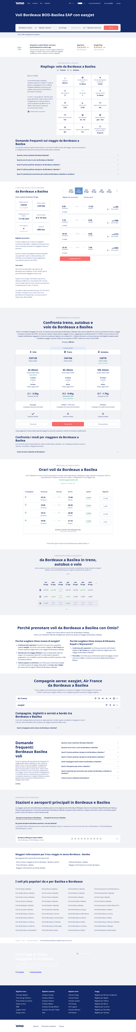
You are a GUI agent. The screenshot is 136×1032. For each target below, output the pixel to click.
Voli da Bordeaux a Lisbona (24, 922)
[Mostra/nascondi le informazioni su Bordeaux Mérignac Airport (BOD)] (117, 839)
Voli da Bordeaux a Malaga (103, 926)
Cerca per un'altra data (68, 531)
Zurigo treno (20, 1013)
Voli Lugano (72, 1007)
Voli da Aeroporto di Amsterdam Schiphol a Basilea (112, 889)
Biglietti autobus (48, 991)
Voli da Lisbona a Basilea (23, 901)
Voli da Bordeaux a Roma (50, 914)
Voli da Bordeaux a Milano (103, 910)
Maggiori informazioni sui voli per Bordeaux (84, 865)
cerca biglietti (24, 208)
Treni (28, 3)
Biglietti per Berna (101, 1004)
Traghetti (47, 3)
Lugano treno (21, 1010)
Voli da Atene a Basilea (76, 897)
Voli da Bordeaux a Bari (50, 930)
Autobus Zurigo (47, 995)
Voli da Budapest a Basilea (24, 905)
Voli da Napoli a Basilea (50, 901)
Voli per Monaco (74, 1010)
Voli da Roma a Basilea (49, 889)
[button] (64, 28)
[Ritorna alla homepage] (21, 3)
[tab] (70, 197)
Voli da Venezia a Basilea (102, 901)
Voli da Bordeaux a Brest (76, 930)
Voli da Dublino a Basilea (50, 905)
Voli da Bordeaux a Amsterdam (52, 918)
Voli (41, 3)
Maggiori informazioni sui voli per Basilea (30, 868)
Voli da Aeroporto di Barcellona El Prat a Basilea (110, 905)
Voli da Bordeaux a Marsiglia (52, 926)
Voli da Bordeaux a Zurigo (77, 910)
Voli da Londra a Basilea (50, 893)
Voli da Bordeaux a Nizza (76, 922)
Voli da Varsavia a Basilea (24, 910)
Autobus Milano (48, 998)
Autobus (35, 3)
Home (17, 941)
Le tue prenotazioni (95, 3)
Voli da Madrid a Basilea (76, 889)
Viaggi (97, 991)
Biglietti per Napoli (101, 998)
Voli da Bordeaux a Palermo (25, 926)
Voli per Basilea (32, 941)
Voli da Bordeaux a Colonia (77, 926)
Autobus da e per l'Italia (50, 1010)
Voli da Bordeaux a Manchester (105, 930)
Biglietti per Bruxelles (102, 1010)
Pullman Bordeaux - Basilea (78, 862)
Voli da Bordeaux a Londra (103, 914)
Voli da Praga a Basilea (102, 897)
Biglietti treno (21, 991)
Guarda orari (24, 231)
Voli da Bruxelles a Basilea (77, 901)
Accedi (118, 3)
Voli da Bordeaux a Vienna (77, 918)
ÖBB (17, 1007)
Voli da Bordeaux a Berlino (24, 918)
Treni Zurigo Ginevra (23, 998)
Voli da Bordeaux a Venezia (51, 922)
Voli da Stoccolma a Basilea (24, 897)
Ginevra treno (21, 1004)
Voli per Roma (73, 998)
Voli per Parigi (73, 995)
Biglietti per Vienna (102, 1001)
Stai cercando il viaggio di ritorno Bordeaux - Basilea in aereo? (37, 862)
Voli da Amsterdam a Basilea (104, 893)
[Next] (117, 191)
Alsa (43, 1013)
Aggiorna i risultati (67, 483)
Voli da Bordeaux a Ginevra (24, 914)
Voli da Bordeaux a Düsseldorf (26, 930)
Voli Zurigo (72, 1004)
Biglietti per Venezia (102, 1013)
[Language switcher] (81, 3)
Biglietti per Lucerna (102, 1007)
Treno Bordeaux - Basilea (24, 865)
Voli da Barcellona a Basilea (24, 893)
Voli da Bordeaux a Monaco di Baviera (107, 922)
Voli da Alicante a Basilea (50, 910)
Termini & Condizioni (48, 1026)
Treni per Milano (22, 995)
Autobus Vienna (48, 1001)
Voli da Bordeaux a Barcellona (78, 914)
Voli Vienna (72, 1013)
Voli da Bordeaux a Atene (103, 918)
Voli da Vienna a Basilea (50, 897)
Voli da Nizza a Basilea (75, 905)
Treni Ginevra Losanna (24, 1001)
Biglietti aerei (73, 991)
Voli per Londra (74, 1001)
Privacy (61, 1026)
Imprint (35, 1026)
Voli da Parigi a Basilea (23, 889)
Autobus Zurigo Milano (50, 1007)
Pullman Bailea (47, 1004)
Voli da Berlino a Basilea (76, 893)
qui (88, 543)
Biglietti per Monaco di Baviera (106, 995)
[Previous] (39, 583)
